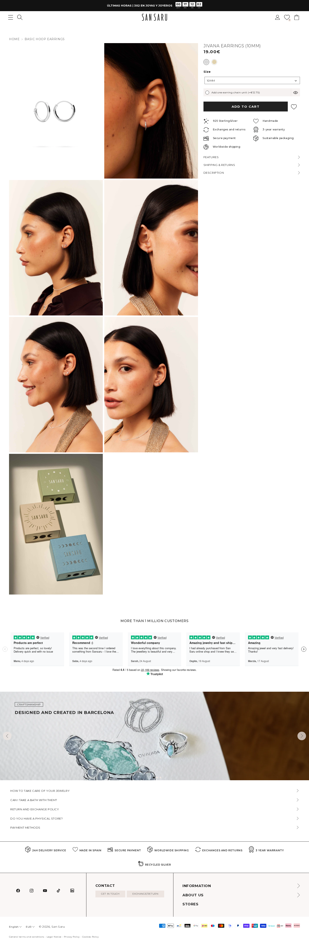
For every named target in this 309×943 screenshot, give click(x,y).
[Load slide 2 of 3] (157, 777)
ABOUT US (192, 895)
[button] (19, 17)
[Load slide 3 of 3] (160, 777)
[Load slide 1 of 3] (153, 777)
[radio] (206, 62)
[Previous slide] (7, 736)
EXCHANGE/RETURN (145, 893)
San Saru (58, 926)
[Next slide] (301, 736)
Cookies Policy (90, 936)
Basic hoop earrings (45, 39)
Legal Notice (54, 936)
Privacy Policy (72, 936)
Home (14, 39)
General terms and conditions (26, 936)
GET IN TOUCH (110, 893)
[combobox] (252, 80)
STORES (190, 904)
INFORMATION (196, 886)
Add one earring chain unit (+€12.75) (235, 92)
